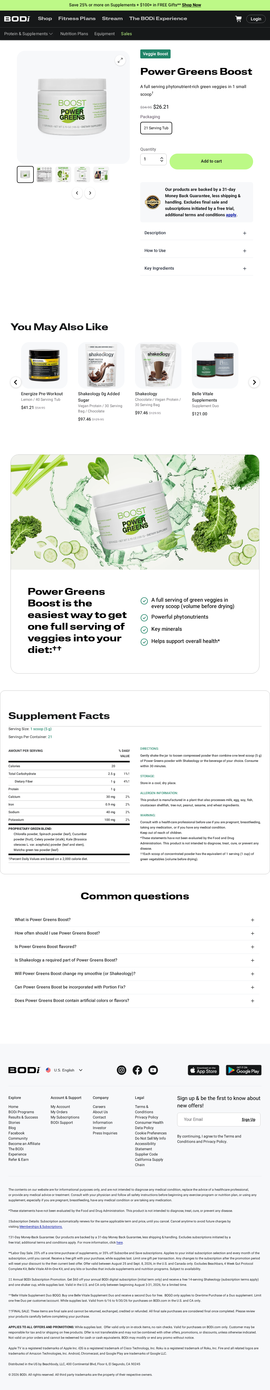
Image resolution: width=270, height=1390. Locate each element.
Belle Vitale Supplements (204, 397)
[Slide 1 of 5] (25, 174)
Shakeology (146, 394)
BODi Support (62, 1122)
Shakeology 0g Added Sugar (99, 397)
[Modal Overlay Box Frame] (220, 1123)
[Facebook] (137, 1070)
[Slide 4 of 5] (82, 174)
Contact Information (103, 1120)
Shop (45, 19)
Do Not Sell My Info (150, 1138)
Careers (99, 1107)
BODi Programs (21, 1112)
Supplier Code (146, 1154)
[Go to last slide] (16, 382)
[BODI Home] (17, 19)
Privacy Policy (146, 1117)
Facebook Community (18, 1135)
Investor (99, 1128)
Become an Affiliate (24, 1144)
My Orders (59, 1112)
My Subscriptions (65, 1117)
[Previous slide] (77, 193)
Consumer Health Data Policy (149, 1125)
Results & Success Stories (23, 1120)
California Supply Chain (149, 1162)
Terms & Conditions (144, 1109)
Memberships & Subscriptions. (41, 1226)
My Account (60, 1107)
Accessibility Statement (145, 1146)
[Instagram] (121, 1070)
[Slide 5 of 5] (101, 174)
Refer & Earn (18, 1159)
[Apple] (203, 1070)
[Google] (244, 1070)
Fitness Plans (76, 19)
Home (13, 1107)
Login (256, 19)
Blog (12, 1128)
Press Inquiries (105, 1133)
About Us (100, 1112)
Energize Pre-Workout (42, 394)
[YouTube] (153, 1070)
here (120, 1242)
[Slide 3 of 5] (63, 174)
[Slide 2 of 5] (44, 174)
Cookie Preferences (151, 1133)
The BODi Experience (158, 19)
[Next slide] (90, 193)
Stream (112, 19)
